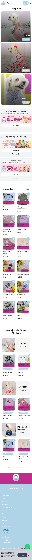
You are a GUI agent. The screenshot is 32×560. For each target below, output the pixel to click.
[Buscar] (8, 3)
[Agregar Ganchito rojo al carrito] (13, 261)
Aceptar (22, 555)
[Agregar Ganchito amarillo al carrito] (28, 261)
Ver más (26, 39)
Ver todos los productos (16, 467)
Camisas (4, 511)
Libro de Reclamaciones (6, 531)
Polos (3, 498)
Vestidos (4, 501)
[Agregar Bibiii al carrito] (28, 302)
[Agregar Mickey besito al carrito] (13, 302)
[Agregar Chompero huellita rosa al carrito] (13, 216)
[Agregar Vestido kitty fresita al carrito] (13, 239)
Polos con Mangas (7, 507)
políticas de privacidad (8, 555)
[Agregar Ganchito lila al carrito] (28, 282)
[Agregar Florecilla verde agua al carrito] (28, 239)
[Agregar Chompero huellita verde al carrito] (28, 194)
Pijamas (4, 517)
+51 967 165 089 (6, 543)
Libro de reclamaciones (8, 526)
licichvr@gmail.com (7, 540)
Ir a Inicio (2, 2)
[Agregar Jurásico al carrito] (29, 356)
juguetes (4, 520)
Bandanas (5, 504)
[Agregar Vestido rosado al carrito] (28, 216)
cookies (3, 558)
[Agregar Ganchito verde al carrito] (13, 282)
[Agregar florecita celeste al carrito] (13, 194)
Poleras (4, 514)
